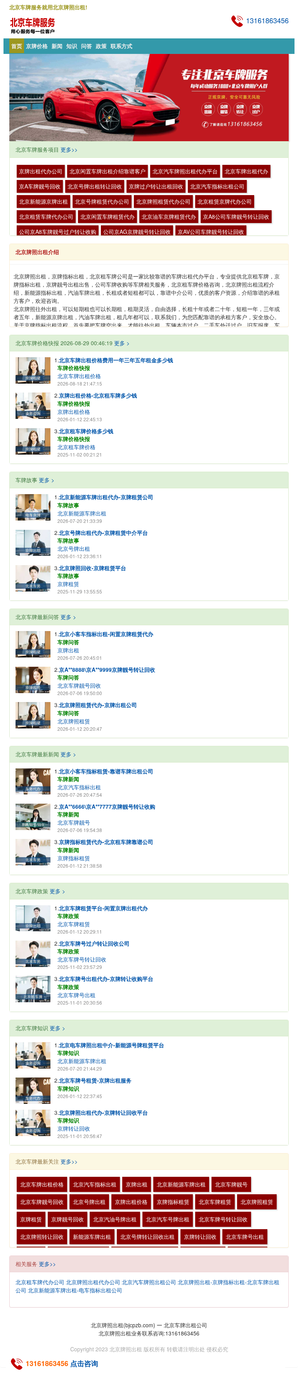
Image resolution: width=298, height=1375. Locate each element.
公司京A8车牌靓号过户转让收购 (57, 231)
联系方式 (121, 46)
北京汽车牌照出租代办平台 (185, 171)
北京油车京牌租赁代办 (169, 216)
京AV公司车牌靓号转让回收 (211, 231)
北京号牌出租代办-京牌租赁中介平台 (103, 532)
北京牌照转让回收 (42, 1236)
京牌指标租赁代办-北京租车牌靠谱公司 (106, 842)
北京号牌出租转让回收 (95, 186)
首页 (16, 46)
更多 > (122, 343)
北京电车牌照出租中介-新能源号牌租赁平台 (111, 1045)
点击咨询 (84, 1363)
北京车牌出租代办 (246, 171)
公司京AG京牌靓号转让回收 (137, 231)
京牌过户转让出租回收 (156, 186)
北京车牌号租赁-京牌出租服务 (95, 1080)
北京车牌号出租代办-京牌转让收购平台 (106, 978)
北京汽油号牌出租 (115, 1219)
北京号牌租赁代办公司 (102, 201)
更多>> (69, 149)
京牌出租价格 (73, 411)
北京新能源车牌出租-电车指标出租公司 (75, 1290)
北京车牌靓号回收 (79, 685)
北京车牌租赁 (73, 924)
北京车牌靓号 (73, 822)
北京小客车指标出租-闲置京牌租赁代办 (106, 634)
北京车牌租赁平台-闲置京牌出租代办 (103, 908)
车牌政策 (68, 916)
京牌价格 (37, 46)
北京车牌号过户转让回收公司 (94, 943)
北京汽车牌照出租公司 (149, 1282)
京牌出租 (68, 650)
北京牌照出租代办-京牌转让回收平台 (103, 1112)
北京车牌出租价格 (79, 376)
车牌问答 (68, 642)
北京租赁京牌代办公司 (225, 201)
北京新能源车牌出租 (81, 513)
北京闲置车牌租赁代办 (107, 216)
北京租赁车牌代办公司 (46, 216)
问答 (86, 46)
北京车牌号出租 (76, 995)
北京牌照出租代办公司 (93, 1282)
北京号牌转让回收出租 (147, 1236)
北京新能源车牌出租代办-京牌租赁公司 (106, 497)
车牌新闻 (68, 779)
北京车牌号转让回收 (81, 959)
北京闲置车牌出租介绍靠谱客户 (107, 171)
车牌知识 (68, 1053)
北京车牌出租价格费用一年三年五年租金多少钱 (116, 360)
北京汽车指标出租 (79, 787)
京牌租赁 (68, 584)
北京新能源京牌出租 (43, 201)
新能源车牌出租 (92, 1236)
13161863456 (266, 20)
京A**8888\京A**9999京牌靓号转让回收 (107, 669)
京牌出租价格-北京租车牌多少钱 (98, 395)
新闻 (57, 46)
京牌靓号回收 (67, 1219)
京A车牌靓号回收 (40, 186)
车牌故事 (68, 505)
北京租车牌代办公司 (40, 1282)
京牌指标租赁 (73, 858)
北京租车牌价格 (76, 447)
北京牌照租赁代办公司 (163, 201)
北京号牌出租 (73, 548)
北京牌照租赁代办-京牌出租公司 (98, 705)
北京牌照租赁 (73, 721)
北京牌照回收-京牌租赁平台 (92, 568)
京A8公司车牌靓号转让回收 (236, 216)
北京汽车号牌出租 (167, 1219)
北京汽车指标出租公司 (217, 186)
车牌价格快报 (73, 368)
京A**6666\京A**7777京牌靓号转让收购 (107, 806)
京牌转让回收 (73, 1128)
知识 (71, 46)
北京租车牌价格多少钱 (86, 431)
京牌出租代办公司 (40, 171)
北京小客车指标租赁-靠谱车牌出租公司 (106, 771)
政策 (101, 46)
